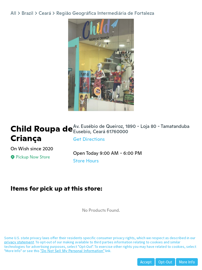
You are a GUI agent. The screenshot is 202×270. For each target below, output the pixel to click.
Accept (146, 261)
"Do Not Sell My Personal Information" (72, 250)
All (13, 13)
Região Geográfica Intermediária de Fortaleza (105, 13)
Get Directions (89, 139)
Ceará (45, 13)
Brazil (27, 13)
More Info (187, 261)
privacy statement (19, 242)
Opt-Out (165, 261)
